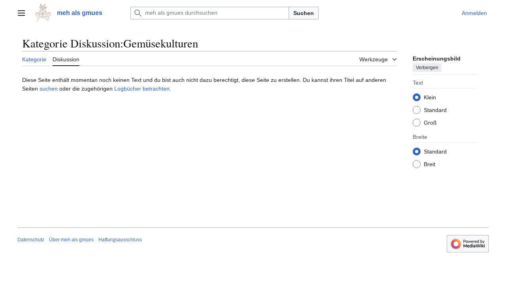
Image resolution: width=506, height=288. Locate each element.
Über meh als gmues (71, 240)
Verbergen (427, 67)
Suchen (303, 13)
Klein (430, 97)
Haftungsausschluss (120, 240)
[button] (21, 13)
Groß (430, 122)
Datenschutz (30, 240)
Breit (429, 164)
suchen (49, 88)
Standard (435, 110)
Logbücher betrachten (142, 88)
